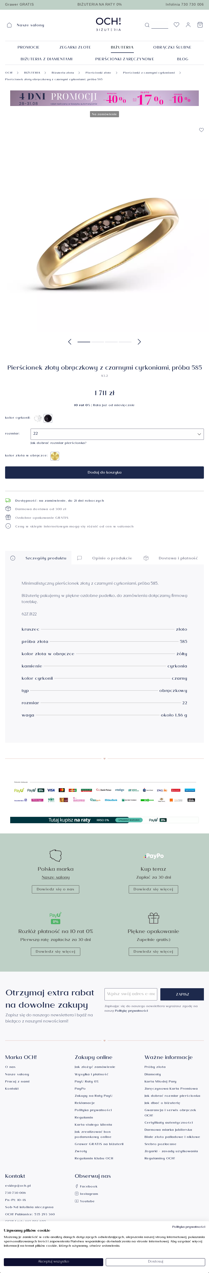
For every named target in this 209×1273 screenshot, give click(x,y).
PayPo (80, 1089)
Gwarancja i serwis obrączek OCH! (171, 1113)
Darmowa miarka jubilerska (168, 1130)
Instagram (88, 1194)
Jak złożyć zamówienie (95, 1067)
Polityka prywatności (93, 1111)
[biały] (38, 418)
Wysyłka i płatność (91, 1075)
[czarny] (48, 418)
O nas (10, 1067)
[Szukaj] (147, 25)
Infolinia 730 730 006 (185, 4)
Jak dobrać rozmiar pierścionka (172, 1096)
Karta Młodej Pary (161, 1082)
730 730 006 (15, 1193)
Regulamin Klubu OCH (94, 1159)
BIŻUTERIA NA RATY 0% (99, 4)
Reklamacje (85, 1103)
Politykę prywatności (131, 1011)
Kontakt (12, 1089)
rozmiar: (12, 434)
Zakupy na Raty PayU (94, 1096)
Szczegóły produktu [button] (45, 559)
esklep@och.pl (18, 1186)
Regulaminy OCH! (160, 1159)
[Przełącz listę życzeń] (201, 130)
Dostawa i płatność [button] (178, 559)
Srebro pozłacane (161, 1145)
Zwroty (81, 1152)
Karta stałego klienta (93, 1125)
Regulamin (84, 1118)
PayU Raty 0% (87, 1082)
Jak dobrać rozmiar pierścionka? (59, 443)
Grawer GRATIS (19, 4)
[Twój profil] (188, 27)
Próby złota (155, 1067)
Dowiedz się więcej (153, 890)
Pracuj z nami (17, 1082)
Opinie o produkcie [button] (111, 559)
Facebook (88, 1187)
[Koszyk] (200, 26)
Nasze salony (56, 878)
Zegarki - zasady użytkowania (171, 1152)
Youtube (87, 1202)
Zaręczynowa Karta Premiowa (171, 1089)
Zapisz (182, 995)
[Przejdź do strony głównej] (108, 24)
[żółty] (55, 456)
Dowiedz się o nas (56, 890)
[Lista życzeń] (176, 26)
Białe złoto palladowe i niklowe (172, 1137)
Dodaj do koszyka (105, 473)
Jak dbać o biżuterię (162, 1103)
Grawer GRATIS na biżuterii (99, 1145)
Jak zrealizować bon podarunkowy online (93, 1134)
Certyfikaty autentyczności (169, 1123)
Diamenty (153, 1075)
